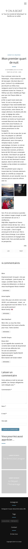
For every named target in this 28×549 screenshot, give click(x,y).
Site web (4, 421)
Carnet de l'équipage (14, 55)
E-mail (4, 414)
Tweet (21, 251)
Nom (4, 406)
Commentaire (7, 390)
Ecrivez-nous (14, 534)
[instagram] (14, 545)
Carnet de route (14, 455)
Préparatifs (14, 521)
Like (8, 251)
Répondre (6, 290)
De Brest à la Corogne (14, 458)
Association (5, 521)
